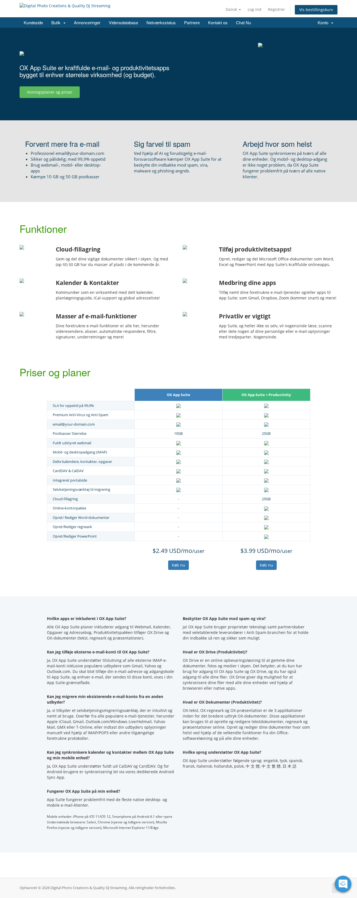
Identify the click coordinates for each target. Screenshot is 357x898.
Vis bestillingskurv (316, 9)
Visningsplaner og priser (50, 92)
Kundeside (33, 22)
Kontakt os (218, 22)
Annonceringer (87, 22)
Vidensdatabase (123, 22)
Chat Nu (243, 22)
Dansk (232, 9)
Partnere (192, 22)
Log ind (254, 9)
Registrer (276, 9)
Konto (324, 22)
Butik (57, 22)
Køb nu (178, 565)
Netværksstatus (161, 22)
